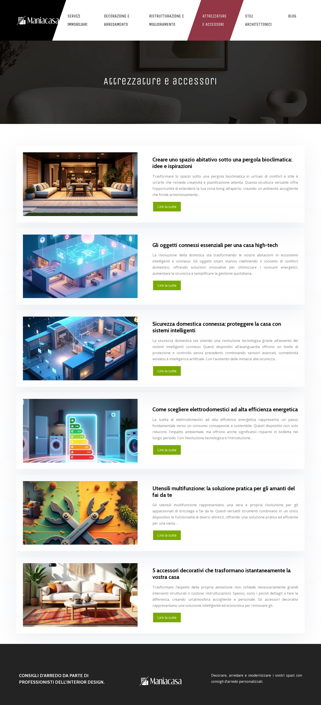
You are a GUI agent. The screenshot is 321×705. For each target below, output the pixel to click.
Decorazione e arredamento (116, 20)
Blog (292, 16)
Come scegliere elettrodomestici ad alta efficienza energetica (225, 409)
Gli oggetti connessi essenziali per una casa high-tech (215, 245)
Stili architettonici (258, 20)
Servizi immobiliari (77, 20)
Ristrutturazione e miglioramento (166, 20)
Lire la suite (166, 206)
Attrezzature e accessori (214, 20)
